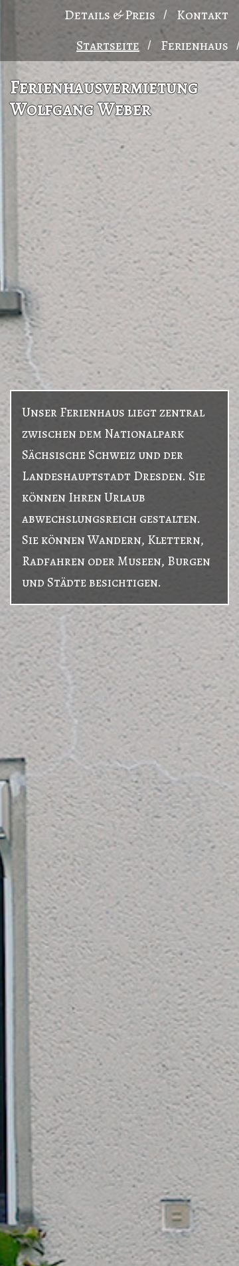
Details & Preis (109, 15)
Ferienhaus (194, 45)
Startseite (107, 45)
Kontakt (202, 15)
